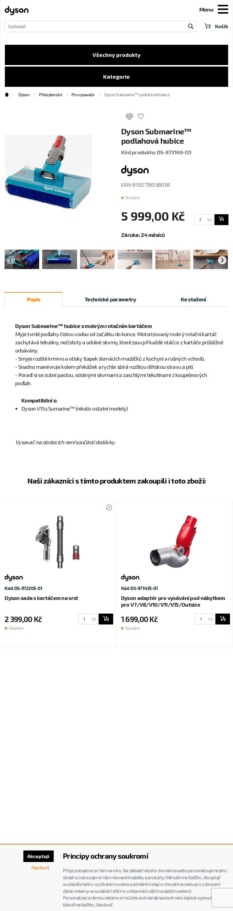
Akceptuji (38, 856)
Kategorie (116, 76)
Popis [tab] (33, 299)
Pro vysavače (83, 94)
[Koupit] (221, 219)
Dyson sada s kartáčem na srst (41, 598)
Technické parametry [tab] (110, 299)
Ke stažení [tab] (193, 299)
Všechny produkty (116, 54)
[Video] (106, 508)
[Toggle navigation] (223, 10)
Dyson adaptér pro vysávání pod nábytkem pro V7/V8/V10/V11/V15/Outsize (173, 601)
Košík (221, 26)
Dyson (24, 94)
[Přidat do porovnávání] (129, 117)
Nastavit (40, 867)
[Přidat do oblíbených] (140, 117)
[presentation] (10, 260)
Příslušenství (50, 94)
